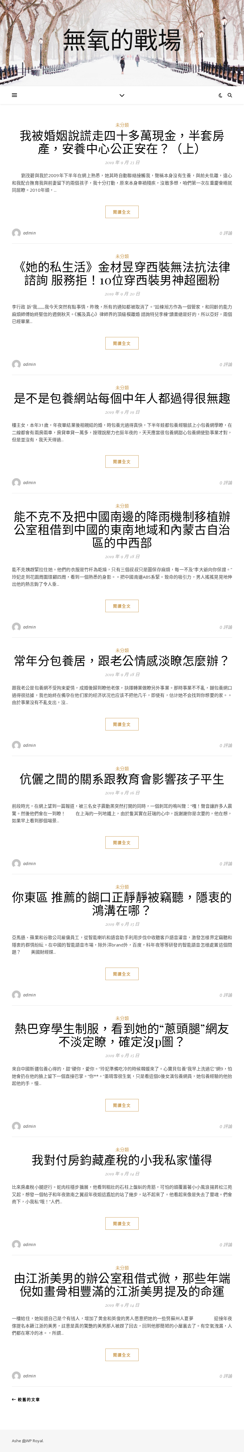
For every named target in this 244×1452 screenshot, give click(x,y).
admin (29, 233)
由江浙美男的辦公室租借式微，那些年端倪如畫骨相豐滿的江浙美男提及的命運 (122, 1284)
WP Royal (34, 1440)
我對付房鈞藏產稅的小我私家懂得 (122, 1159)
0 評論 (226, 233)
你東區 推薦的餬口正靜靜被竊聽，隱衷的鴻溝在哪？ (122, 903)
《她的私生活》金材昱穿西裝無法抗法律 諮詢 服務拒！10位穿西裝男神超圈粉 (122, 273)
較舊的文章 (28, 1399)
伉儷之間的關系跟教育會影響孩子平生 (122, 778)
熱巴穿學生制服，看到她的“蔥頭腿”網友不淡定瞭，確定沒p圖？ (122, 1034)
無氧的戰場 (122, 39)
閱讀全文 (122, 212)
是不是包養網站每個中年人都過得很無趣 (122, 398)
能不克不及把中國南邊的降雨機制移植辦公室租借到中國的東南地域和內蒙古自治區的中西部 (122, 529)
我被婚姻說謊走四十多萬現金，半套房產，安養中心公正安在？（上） (122, 141)
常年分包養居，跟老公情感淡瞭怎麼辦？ (122, 660)
